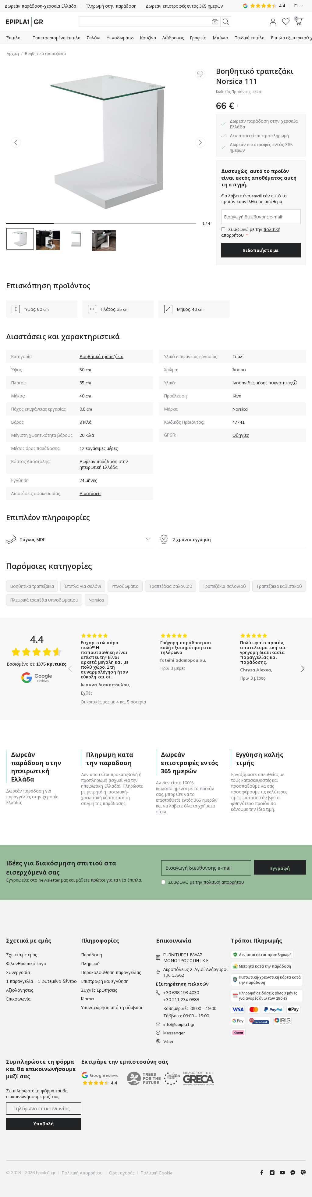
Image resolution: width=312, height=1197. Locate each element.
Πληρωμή (90, 963)
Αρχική (13, 53)
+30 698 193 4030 (181, 992)
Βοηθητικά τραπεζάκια (45, 53)
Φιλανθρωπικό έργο (26, 963)
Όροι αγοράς (121, 1173)
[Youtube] (285, 1172)
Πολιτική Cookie (156, 1173)
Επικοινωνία (18, 999)
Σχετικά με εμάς (21, 955)
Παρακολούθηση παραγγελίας (111, 972)
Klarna (87, 998)
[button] (273, 22)
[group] (107, 664)
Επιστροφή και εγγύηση (105, 981)
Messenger (174, 1033)
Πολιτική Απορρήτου (82, 1173)
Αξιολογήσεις (19, 990)
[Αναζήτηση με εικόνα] (215, 21)
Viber (168, 1041)
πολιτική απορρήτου (224, 882)
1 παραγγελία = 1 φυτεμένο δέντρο (41, 981)
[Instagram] (274, 1172)
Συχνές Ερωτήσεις (99, 990)
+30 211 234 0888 (181, 999)
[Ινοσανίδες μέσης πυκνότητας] (294, 383)
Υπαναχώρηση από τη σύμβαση (112, 1007)
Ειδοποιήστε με (260, 250)
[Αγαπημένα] (285, 21)
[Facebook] (264, 1172)
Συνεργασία (18, 972)
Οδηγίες (240, 435)
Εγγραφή (280, 868)
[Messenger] (295, 1172)
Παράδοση (91, 955)
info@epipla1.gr (179, 1024)
